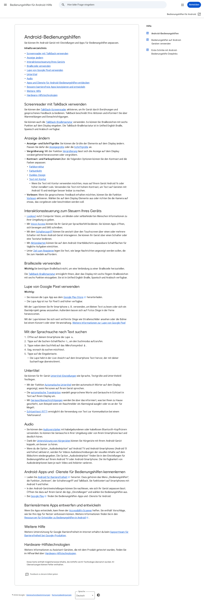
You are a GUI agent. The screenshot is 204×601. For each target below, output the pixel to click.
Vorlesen (31, 198)
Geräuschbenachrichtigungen (47, 400)
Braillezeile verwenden (39, 66)
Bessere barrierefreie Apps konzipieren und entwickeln (56, 86)
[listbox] (85, 595)
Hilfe (148, 26)
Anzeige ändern (35, 57)
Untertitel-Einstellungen (63, 375)
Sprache (81, 591)
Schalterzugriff (44, 231)
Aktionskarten (38, 243)
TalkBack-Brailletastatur (59, 122)
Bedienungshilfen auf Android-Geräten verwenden (166, 42)
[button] (5, 4)
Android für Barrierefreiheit (52, 477)
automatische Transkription (46, 392)
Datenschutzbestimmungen (38, 595)
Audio (30, 78)
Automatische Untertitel (58, 384)
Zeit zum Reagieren (43, 250)
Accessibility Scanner (80, 510)
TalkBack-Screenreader (53, 109)
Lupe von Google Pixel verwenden (45, 70)
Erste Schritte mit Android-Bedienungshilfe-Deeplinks (164, 52)
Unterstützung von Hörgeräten (53, 440)
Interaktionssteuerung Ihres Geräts (46, 61)
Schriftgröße (81, 147)
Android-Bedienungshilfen (165, 33)
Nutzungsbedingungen (62, 595)
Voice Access (38, 224)
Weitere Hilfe (34, 91)
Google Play (37, 496)
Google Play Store (73, 297)
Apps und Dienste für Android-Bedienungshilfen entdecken (58, 82)
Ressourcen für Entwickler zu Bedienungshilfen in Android (55, 517)
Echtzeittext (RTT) (37, 411)
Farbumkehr (35, 171)
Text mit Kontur (37, 179)
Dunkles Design (37, 175)
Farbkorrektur (36, 166)
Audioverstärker (51, 429)
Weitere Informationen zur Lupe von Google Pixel (99, 322)
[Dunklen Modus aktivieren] (98, 595)
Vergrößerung (70, 151)
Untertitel (32, 74)
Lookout (31, 216)
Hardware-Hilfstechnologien (42, 95)
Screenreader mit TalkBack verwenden (47, 53)
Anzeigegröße (56, 147)
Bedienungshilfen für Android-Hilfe (31, 5)
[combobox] (117, 4)
